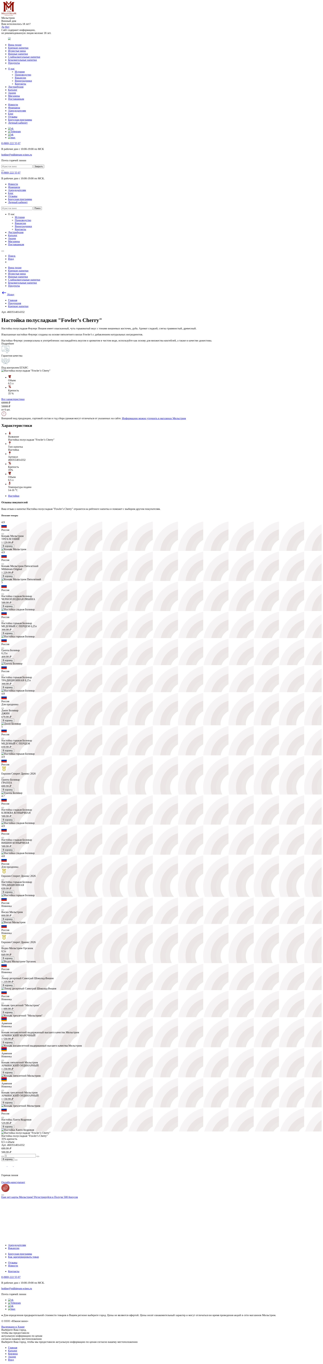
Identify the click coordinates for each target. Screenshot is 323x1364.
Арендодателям (17, 110)
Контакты (20, 83)
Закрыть (38, 166)
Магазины (14, 95)
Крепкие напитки (18, 47)
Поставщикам (16, 98)
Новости (13, 104)
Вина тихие (15, 44)
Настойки (13, 495)
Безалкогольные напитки (22, 59)
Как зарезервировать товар (23, 1256)
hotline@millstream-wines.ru (16, 154)
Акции (12, 92)
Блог (10, 113)
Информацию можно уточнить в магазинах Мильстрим (154, 418)
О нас (11, 68)
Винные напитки (18, 53)
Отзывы (12, 116)
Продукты (14, 63)
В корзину (8, 546)
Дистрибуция (15, 86)
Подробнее (7, 343)
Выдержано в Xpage (13, 1326)
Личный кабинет (18, 122)
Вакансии (20, 77)
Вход (11, 1359)
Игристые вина (17, 50)
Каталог (12, 89)
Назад (10, 294)
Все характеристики (13, 399)
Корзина (13, 1353)
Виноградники (23, 80)
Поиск (37, 208)
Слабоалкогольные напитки (24, 56)
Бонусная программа (20, 119)
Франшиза (14, 107)
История (20, 71)
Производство (23, 74)
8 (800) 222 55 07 (11, 143)
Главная (12, 1347)
